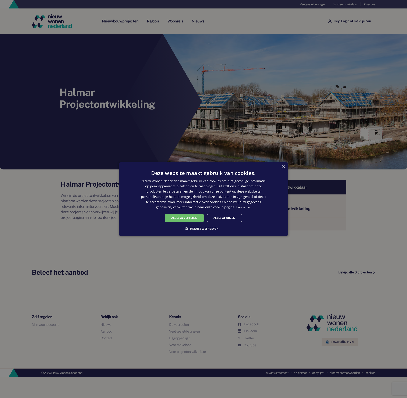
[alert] (203, 199)
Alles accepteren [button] (184, 218)
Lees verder (243, 207)
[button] (203, 228)
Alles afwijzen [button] (224, 218)
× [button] (283, 166)
